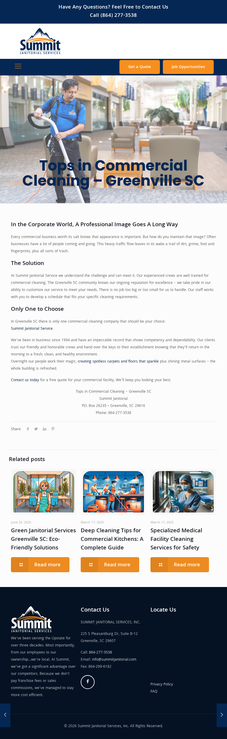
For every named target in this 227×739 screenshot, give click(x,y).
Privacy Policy (161, 685)
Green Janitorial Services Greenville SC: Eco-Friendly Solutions (43, 539)
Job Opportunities (188, 67)
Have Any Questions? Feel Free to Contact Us (113, 7)
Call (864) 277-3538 (113, 16)
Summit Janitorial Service (32, 329)
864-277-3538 (100, 653)
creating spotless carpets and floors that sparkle (118, 362)
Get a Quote (139, 67)
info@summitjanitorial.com (114, 660)
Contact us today (25, 380)
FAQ (153, 692)
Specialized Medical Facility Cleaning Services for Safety (176, 539)
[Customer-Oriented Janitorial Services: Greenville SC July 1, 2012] (5, 715)
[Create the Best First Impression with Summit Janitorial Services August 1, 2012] (222, 715)
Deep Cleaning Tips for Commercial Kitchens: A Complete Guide (112, 539)
